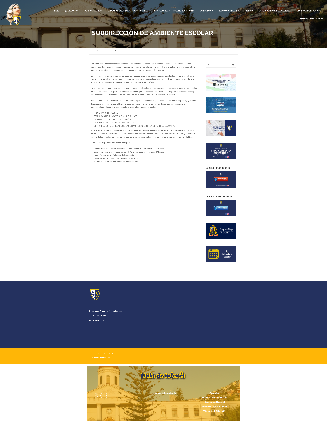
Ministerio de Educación (214, 411)
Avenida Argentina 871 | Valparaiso (107, 311)
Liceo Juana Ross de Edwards (99, 354)
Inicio (56, 11)
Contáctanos (206, 11)
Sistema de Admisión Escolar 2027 (274, 11)
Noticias (249, 11)
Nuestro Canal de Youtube (308, 11)
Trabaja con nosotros (229, 11)
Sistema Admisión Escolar (214, 397)
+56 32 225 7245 (100, 316)
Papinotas (214, 393)
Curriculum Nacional (215, 402)
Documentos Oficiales (183, 11)
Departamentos (140, 11)
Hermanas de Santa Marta (163, 393)
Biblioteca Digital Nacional (214, 406)
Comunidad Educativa (118, 11)
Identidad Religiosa (93, 11)
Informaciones (161, 11)
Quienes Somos (71, 11)
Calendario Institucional (311, 18)
